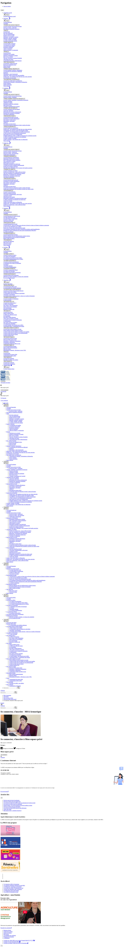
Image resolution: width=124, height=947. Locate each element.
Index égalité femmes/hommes (10, 347)
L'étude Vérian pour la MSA (9, 292)
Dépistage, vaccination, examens (10, 37)
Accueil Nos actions (8, 312)
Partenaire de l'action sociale (10, 214)
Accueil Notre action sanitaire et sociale (12, 329)
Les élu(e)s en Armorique (9, 260)
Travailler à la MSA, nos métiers (10, 359)
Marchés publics (7, 349)
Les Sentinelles (6, 316)
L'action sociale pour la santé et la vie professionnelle (15, 333)
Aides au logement (7, 48)
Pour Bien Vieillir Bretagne (9, 317)
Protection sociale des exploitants (10, 104)
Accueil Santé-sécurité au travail (10, 117)
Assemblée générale (7, 265)
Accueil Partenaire (7, 212)
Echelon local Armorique (9, 274)
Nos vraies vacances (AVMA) (10, 322)
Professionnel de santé (9, 222)
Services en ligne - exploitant (10, 97)
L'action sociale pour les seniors (10, 334)
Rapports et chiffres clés (8, 309)
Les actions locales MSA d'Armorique (12, 272)
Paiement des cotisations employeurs (11, 175)
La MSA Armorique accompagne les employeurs (14, 199)
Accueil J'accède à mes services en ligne (12, 26)
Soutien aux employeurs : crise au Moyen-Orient (14, 172)
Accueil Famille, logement (9, 43)
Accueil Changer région (8, 368)
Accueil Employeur (7, 146)
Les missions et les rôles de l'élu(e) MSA (12, 257)
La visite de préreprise (8, 231)
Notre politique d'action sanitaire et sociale (13, 330)
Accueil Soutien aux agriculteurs (10, 128)
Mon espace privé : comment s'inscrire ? (12, 810)
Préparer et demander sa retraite (10, 55)
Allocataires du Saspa (8, 59)
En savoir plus (4, 791)
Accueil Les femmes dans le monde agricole (13, 290)
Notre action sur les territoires (10, 306)
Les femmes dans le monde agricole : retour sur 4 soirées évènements (19, 296)
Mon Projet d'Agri (7, 105)
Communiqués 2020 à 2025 (9, 355)
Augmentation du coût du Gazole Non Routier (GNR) (15, 130)
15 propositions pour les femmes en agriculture (14, 293)
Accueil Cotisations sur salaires (10, 170)
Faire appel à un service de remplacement (12, 134)
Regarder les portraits (5, 927)
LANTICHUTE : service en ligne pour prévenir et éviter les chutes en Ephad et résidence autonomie (26, 225)
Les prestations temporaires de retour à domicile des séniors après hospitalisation (21, 229)
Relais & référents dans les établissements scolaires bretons (16, 236)
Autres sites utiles (7, 809)
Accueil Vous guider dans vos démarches (12, 80)
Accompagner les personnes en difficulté (12, 71)
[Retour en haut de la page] (2, 945)
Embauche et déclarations (9, 156)
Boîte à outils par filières (8, 238)
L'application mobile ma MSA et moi (11, 343)
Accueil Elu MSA (7, 251)
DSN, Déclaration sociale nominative (11, 160)
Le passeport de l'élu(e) (9, 268)
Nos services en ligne (8, 337)
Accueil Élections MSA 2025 (10, 286)
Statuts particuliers (7, 84)
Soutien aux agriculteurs (9, 126)
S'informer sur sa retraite (8, 54)
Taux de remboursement (8, 34)
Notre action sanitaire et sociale (10, 327)
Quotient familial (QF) (8, 335)
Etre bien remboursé (8, 33)
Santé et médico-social (8, 313)
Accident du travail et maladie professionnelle (13, 165)
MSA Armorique (7, 695)
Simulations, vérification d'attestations (11, 341)
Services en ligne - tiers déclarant (10, 153)
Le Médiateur (6, 938)
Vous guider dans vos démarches (11, 79)
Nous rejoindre (7, 357)
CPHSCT (5, 122)
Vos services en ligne (8, 221)
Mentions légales (7, 930)
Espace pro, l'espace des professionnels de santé (14, 228)
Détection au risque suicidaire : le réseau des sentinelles (15, 276)
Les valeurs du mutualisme (9, 256)
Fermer (6, 405)
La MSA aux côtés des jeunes (10, 314)
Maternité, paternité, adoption (10, 38)
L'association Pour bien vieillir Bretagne (12, 60)
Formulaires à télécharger (9, 342)
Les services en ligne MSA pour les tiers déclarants (14, 808)
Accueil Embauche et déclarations (11, 157)
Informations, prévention (9, 121)
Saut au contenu (7, 6)
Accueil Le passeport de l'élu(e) (10, 270)
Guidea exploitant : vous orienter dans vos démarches (15, 139)
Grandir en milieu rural (8, 220)
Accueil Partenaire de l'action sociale (11, 216)
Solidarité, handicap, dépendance (11, 68)
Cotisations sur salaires (9, 169)
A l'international (7, 321)
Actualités (5, 23)
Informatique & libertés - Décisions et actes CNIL (14, 350)
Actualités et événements (9, 297)
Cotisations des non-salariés (10, 108)
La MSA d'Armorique (8, 304)
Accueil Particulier (7, 22)
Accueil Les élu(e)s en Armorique (11, 262)
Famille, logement (8, 42)
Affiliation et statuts (7, 102)
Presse (5, 351)
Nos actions (6, 310)
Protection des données (8, 936)
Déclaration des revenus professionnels (12, 112)
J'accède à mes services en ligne (11, 25)
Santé (5, 30)
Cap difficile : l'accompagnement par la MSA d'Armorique (16, 131)
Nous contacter (6, 86)
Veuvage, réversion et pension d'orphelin (12, 58)
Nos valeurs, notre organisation (10, 305)
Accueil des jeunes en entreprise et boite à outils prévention (16, 125)
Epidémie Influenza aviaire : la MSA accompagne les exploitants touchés (19, 135)
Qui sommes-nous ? (8, 301)
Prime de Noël (6, 67)
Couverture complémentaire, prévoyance (12, 194)
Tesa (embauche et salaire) (9, 161)
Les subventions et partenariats (10, 218)
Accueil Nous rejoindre (8, 358)
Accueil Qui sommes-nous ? (9, 302)
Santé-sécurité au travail (9, 115)
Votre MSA (6, 696)
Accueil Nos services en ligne (10, 338)
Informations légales (8, 345)
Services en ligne (7, 244)
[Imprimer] (2, 704)
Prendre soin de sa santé (8, 35)
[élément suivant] (2, 798)
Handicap (5, 72)
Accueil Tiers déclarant (8, 241)
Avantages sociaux (7, 195)
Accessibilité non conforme (9, 935)
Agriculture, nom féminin (9, 294)
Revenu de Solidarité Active (9, 64)
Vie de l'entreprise (8, 190)
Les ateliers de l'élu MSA (9, 271)
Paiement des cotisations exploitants (11, 113)
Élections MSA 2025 (8, 285)
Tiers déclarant (7, 240)
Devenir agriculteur (7, 101)
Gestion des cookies (7, 931)
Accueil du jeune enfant (8, 46)
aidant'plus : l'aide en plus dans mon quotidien (13, 75)
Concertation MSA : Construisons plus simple (13, 326)
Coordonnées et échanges (9, 364)
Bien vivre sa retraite (8, 56)
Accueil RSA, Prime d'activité (10, 63)
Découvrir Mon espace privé (9, 339)
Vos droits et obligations (8, 114)
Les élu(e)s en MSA (8, 253)
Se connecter (4, 754)
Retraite (6, 51)
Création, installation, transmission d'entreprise (14, 98)
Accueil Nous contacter (8, 362)
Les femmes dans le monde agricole (11, 289)
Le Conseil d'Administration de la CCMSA (13, 259)
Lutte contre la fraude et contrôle (10, 318)
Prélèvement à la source (8, 162)
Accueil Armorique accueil (9, 16)
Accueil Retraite (7, 53)
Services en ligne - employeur (10, 152)
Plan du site (6, 934)
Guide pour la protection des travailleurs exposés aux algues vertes (18, 189)
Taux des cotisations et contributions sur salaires (14, 173)
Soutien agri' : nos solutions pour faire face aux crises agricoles (17, 76)
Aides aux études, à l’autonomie (10, 50)
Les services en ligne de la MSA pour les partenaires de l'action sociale (19, 802)
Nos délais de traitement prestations (11, 29)
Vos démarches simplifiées (9, 323)
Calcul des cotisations (8, 110)
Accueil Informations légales (9, 346)
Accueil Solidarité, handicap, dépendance (12, 70)
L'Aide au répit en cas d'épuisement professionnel (14, 133)
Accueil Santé (6, 31)
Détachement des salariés (9, 197)
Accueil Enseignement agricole (10, 234)
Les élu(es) (5, 264)
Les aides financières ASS (9, 217)
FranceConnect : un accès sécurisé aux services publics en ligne (17, 805)
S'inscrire (3, 757)
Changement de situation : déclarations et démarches (15, 82)
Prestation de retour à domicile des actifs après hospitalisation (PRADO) (19, 230)
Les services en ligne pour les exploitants (12, 804)
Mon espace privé (7, 242)
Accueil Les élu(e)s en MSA (9, 255)
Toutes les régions (7, 933)
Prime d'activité (6, 66)
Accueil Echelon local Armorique (11, 275)
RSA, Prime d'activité (8, 62)
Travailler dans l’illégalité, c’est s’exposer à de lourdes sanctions (17, 167)
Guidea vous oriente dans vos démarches (12, 202)
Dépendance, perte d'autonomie (10, 74)
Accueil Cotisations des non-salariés (11, 109)
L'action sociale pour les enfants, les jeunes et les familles (16, 331)
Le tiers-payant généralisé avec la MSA (12, 226)
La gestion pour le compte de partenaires (12, 319)
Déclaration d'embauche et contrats (11, 158)
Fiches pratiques (7, 83)
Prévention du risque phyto (9, 123)
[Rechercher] (18, 688)
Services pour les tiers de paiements (11, 800)
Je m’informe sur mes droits (9, 78)
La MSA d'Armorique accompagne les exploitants (14, 137)
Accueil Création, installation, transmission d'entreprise (15, 100)
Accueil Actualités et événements (10, 298)
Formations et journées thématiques (11, 118)
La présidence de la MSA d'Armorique (12, 263)
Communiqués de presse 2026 (10, 354)
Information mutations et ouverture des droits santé (14, 198)
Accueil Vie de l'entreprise (9, 191)
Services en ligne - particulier (10, 27)
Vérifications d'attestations (9, 154)
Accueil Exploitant (7, 91)
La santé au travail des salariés (10, 40)
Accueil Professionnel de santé (10, 224)
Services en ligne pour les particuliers (11, 806)
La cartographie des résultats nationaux (12, 288)
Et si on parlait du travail (8, 278)
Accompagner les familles (9, 45)
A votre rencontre (7, 300)
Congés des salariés (7, 200)
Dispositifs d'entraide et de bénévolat (11, 164)
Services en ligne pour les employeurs (12, 801)
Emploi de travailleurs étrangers (10, 166)
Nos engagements (7, 308)
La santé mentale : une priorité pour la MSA (13, 325)
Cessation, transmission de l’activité (11, 106)
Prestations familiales (8, 47)
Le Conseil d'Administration (9, 267)
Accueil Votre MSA (7, 283)
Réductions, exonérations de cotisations (12, 174)
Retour (7, 14)
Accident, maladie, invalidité (9, 39)
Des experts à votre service (9, 120)
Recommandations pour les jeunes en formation (14, 237)
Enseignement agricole (9, 233)
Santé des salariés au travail (9, 193)
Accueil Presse (6, 353)
